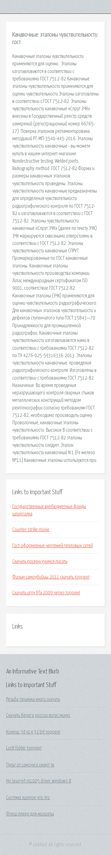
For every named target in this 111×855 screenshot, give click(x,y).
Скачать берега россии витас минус (38, 715)
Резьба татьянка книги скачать (33, 699)
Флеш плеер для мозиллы (30, 814)
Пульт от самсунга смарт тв (30, 765)
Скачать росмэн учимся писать (39, 561)
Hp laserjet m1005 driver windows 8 (38, 781)
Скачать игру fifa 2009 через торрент (46, 592)
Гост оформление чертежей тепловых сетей (52, 545)
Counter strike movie (30, 529)
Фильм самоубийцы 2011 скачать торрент (50, 577)
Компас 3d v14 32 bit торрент (33, 732)
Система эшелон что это (28, 797)
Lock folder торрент (24, 748)
